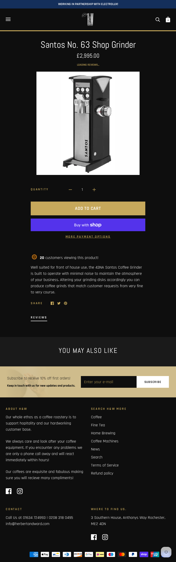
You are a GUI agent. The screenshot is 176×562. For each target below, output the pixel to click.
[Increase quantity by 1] (94, 189)
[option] (88, 123)
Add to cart (88, 208)
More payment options (88, 237)
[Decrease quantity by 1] (70, 189)
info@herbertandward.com (28, 523)
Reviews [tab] (39, 317)
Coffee (96, 417)
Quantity (39, 189)
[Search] (157, 19)
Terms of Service (105, 465)
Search (96, 457)
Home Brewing (103, 433)
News (95, 449)
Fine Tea (98, 425)
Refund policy (102, 473)
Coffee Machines (104, 441)
